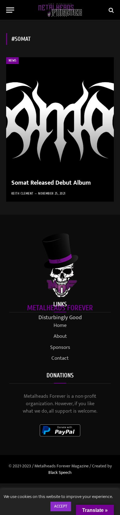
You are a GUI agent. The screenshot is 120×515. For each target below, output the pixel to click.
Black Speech (60, 472)
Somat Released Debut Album (51, 183)
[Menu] (10, 10)
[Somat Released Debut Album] (60, 129)
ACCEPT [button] (60, 506)
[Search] (110, 10)
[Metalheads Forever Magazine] (60, 10)
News (12, 60)
